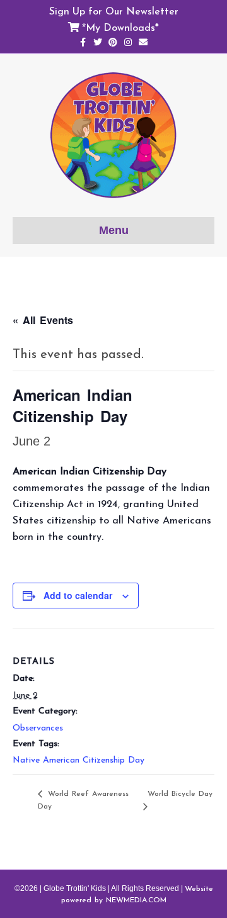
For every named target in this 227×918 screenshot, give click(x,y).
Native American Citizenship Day (78, 759)
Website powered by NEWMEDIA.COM (137, 894)
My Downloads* (122, 27)
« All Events (43, 320)
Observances (38, 727)
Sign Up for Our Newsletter (113, 10)
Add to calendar (78, 595)
